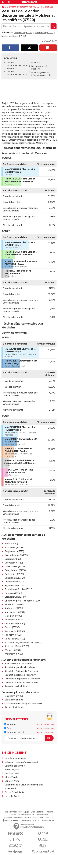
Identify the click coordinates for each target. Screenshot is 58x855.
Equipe (26, 812)
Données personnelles (14, 818)
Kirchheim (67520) (13, 608)
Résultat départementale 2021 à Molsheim (17, 65)
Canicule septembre (15, 765)
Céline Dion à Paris (14, 792)
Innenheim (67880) (14, 604)
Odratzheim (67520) (14, 623)
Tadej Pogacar (12, 769)
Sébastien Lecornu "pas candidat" (22, 762)
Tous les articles (24, 815)
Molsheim (35, 72)
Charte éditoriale (37, 812)
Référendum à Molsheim (17, 686)
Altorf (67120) (11, 543)
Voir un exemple (45, 724)
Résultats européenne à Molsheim (22, 678)
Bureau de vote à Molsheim (18, 663)
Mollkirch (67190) (13, 616)
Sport (9, 728)
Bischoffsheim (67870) (16, 555)
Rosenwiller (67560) (14, 631)
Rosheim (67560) (13, 634)
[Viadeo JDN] (43, 845)
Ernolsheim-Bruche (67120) (18, 589)
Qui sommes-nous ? (13, 812)
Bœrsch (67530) (12, 559)
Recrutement (43, 815)
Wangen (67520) (12, 650)
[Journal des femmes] (15, 833)
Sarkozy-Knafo (12, 781)
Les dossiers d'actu (15, 732)
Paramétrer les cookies (34, 818)
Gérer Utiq (49, 818)
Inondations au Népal (15, 758)
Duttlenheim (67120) (15, 581)
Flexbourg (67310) (13, 593)
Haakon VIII (11, 788)
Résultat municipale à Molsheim (20, 682)
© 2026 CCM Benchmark (43, 820)
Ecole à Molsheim (13, 699)
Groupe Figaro (25, 820)
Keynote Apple (12, 796)
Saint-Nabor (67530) (14, 638)
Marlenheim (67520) (14, 612)
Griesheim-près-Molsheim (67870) (22, 600)
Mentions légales (11, 820)
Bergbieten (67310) (14, 551)
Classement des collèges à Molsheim (23, 703)
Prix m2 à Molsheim (14, 707)
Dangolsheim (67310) (15, 570)
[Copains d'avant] (15, 845)
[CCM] (43, 833)
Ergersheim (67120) (14, 585)
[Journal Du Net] (15, 839)
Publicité (49, 812)
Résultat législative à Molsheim (20, 675)
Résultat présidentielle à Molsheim (22, 671)
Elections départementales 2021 (23, 6)
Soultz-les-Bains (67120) (13, 36)
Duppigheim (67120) (14, 578)
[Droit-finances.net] (43, 839)
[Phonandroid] (43, 851)
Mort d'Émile (11, 777)
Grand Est (48, 6)
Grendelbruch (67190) (15, 596)
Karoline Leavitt (13, 773)
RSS (34, 815)
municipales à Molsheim (21, 136)
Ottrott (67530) (12, 627)
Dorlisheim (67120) (14, 574)
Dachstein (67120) (13, 562)
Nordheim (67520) (13, 619)
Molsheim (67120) (13, 696)
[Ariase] (15, 851)
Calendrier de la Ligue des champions (24, 784)
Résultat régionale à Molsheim (20, 667)
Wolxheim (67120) (44, 32)
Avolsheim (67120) (23, 32)
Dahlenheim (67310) (14, 566)
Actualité (10, 724)
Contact (13, 815)
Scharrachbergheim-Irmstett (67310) (23, 642)
